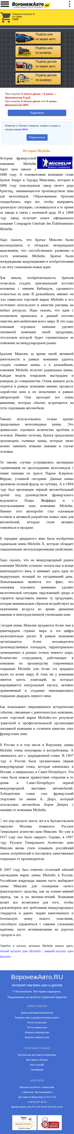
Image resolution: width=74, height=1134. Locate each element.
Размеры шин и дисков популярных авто (37, 1017)
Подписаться (37, 137)
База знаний (37, 1064)
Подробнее (37, 112)
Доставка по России (37, 1060)
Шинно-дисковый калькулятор (37, 1012)
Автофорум (37, 1069)
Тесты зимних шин (37, 1027)
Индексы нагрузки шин (37, 1032)
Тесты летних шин (37, 1022)
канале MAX (21, 129)
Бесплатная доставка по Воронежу (37, 1055)
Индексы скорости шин (37, 1037)
